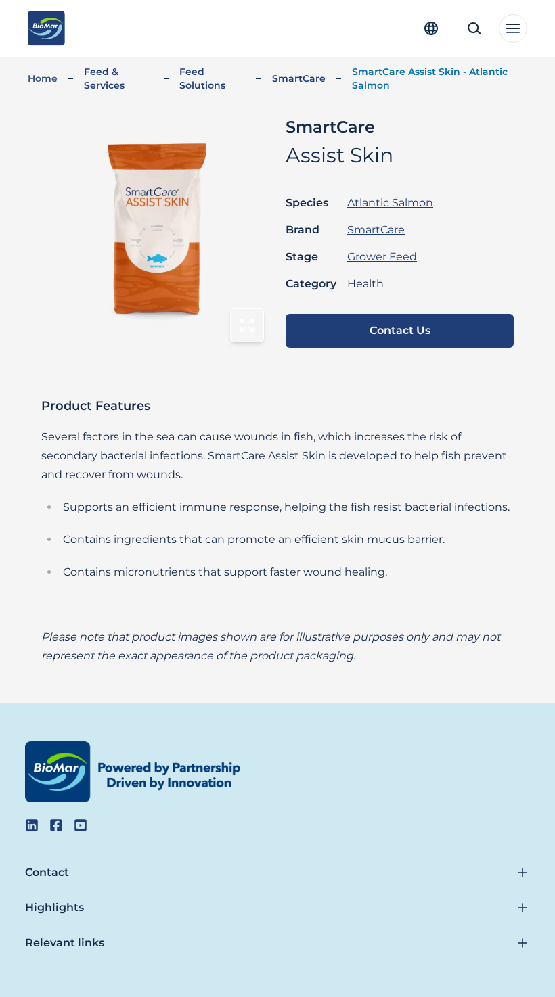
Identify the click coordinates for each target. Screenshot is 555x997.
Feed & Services (104, 78)
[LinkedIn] (32, 825)
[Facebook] (56, 825)
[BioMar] (46, 28)
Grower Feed (382, 256)
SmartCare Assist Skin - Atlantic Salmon (430, 78)
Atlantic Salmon (390, 202)
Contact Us (400, 330)
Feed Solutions (202, 78)
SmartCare (299, 78)
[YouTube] (80, 825)
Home (43, 78)
